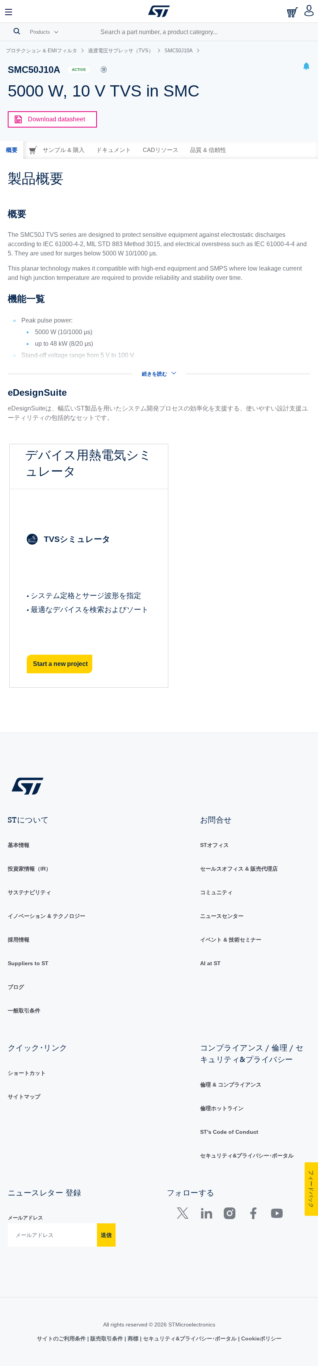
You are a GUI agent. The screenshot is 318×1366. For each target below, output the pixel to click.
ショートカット (27, 1073)
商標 (133, 1338)
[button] (9, 11)
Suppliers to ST (28, 963)
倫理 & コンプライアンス (230, 1084)
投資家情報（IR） (29, 869)
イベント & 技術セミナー (230, 940)
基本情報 (18, 845)
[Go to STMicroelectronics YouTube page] (276, 1215)
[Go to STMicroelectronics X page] (184, 1215)
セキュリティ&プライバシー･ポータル (247, 1155)
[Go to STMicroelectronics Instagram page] (229, 1215)
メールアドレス (25, 1218)
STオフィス (214, 845)
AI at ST (210, 963)
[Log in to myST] (309, 11)
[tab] (11, 150)
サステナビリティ (29, 892)
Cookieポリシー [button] (261, 1338)
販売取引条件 (106, 1338)
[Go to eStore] (293, 12)
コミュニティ (216, 892)
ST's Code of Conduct (229, 1132)
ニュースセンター (222, 916)
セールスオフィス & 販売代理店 (239, 869)
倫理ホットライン (222, 1108)
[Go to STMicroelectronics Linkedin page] (206, 1215)
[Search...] (17, 31)
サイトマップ (24, 1096)
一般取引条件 (24, 1010)
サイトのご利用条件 (62, 1338)
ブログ (16, 987)
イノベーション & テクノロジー (46, 916)
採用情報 (18, 940)
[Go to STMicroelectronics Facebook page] (253, 1215)
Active (79, 69)
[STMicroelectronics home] (159, 11)
